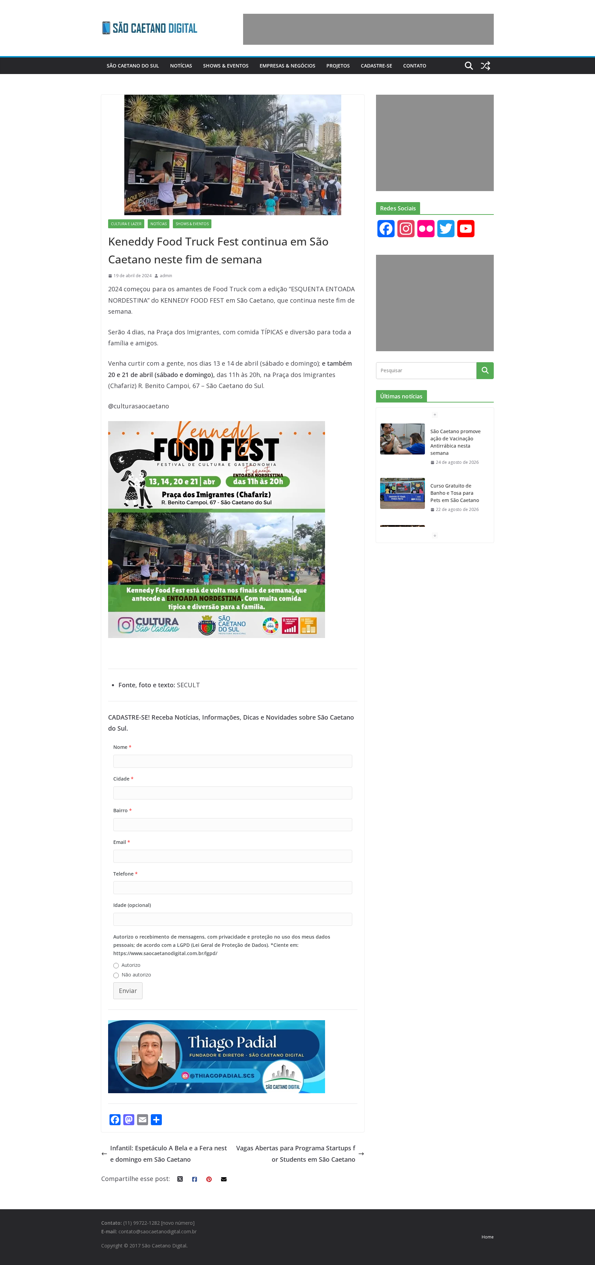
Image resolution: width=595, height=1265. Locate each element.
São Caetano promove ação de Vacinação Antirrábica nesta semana (455, 442)
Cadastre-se (376, 65)
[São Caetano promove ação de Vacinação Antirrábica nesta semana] (402, 439)
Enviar (128, 990)
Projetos (338, 65)
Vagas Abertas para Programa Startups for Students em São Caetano (295, 1153)
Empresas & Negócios (287, 65)
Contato (414, 65)
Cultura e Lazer (126, 223)
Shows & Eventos (226, 65)
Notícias (181, 65)
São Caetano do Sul (133, 65)
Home (488, 1237)
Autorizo (131, 965)
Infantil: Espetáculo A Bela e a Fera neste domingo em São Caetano (168, 1153)
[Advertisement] (368, 29)
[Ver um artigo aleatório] (485, 66)
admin (166, 276)
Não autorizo (136, 974)
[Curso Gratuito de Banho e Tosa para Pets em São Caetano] (402, 493)
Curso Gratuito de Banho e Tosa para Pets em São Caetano (454, 492)
